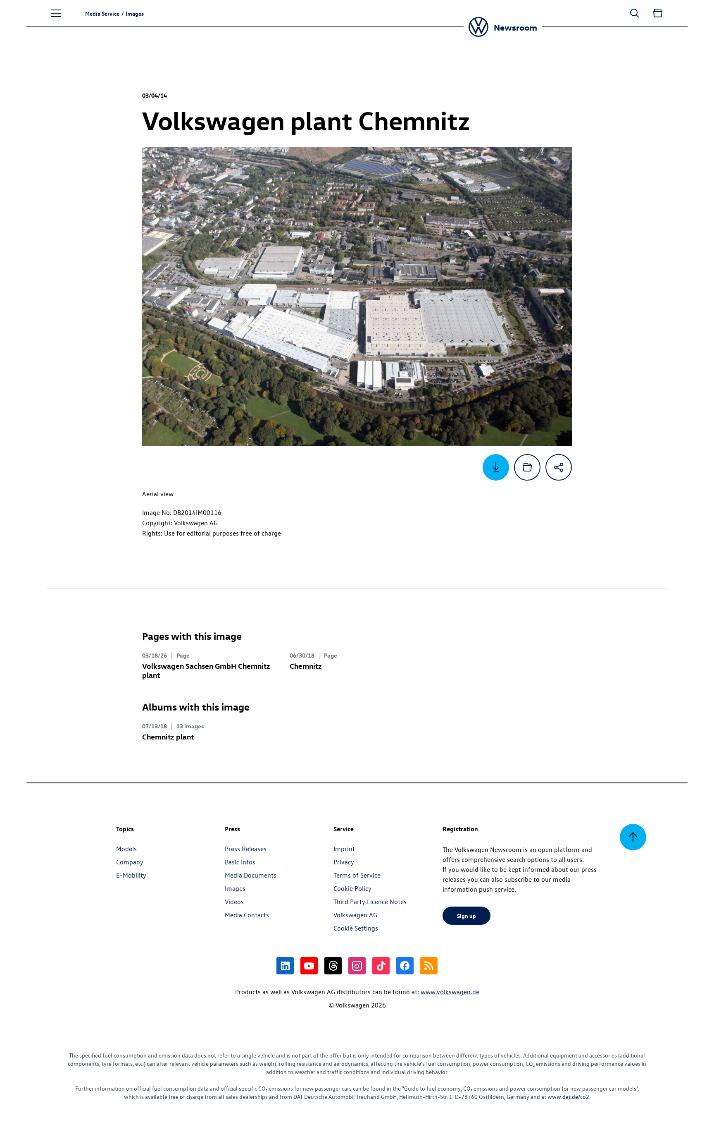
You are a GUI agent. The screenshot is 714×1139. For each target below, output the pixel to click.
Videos (234, 901)
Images (235, 888)
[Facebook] (405, 965)
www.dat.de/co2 (568, 1097)
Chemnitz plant (168, 736)
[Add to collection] (527, 467)
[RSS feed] (429, 965)
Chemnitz (306, 665)
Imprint (344, 849)
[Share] (558, 467)
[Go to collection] (658, 13)
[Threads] (333, 965)
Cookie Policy (352, 888)
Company (129, 862)
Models (126, 849)
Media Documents (250, 875)
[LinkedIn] (285, 965)
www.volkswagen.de (450, 992)
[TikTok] (381, 965)
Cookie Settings (355, 928)
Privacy (343, 862)
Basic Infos (240, 862)
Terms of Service (357, 875)
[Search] (635, 13)
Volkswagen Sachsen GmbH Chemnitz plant (206, 670)
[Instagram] (357, 965)
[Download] (496, 467)
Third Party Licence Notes (370, 901)
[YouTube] (309, 965)
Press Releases (246, 849)
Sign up (466, 915)
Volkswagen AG (355, 915)
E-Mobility (131, 875)
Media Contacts (247, 915)
